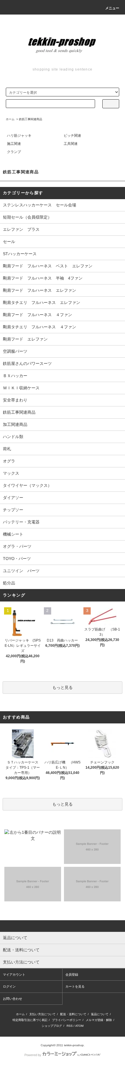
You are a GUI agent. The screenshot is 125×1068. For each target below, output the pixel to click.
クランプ (14, 152)
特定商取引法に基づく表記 (29, 1020)
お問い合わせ (12, 998)
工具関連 (71, 144)
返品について (99, 1014)
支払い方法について (42, 1014)
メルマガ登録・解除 (99, 1020)
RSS (70, 1025)
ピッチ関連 (72, 136)
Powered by (32, 1055)
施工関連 (14, 144)
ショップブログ (52, 1025)
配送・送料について (73, 1014)
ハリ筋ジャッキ (19, 136)
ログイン (9, 986)
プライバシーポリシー (66, 1020)
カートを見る (75, 986)
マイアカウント (14, 974)
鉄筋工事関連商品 (30, 119)
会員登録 (71, 974)
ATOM (79, 1025)
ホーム (10, 119)
